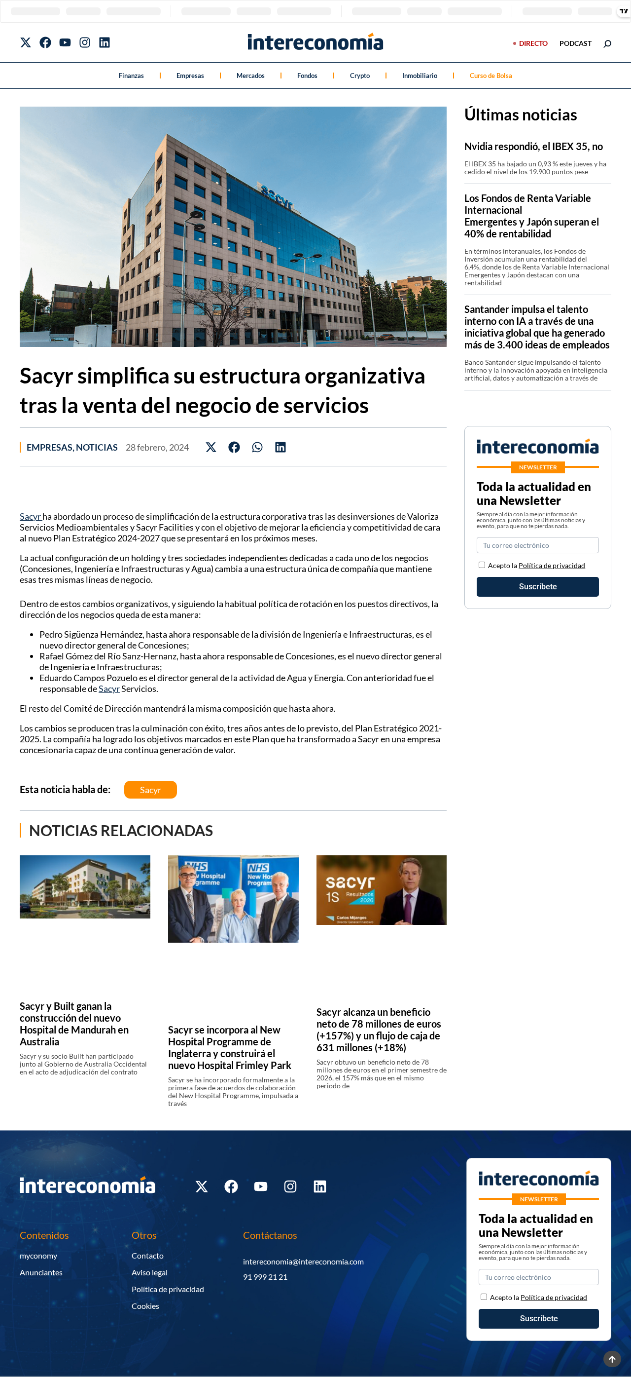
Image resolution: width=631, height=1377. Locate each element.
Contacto (148, 1255)
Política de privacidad (552, 565)
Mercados (251, 75)
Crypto (360, 75)
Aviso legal (150, 1272)
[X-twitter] (26, 42)
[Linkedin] (104, 42)
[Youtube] (65, 42)
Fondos (307, 75)
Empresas (190, 75)
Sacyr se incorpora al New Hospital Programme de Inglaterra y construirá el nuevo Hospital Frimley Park (229, 1047)
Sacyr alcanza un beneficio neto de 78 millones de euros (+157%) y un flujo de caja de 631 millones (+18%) (378, 1029)
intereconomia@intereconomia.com (303, 1261)
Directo (533, 43)
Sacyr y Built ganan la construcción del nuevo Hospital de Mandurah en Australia (74, 1023)
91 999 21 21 (265, 1276)
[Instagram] (85, 42)
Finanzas (131, 75)
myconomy (38, 1255)
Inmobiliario (419, 75)
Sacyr (31, 516)
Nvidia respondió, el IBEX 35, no (533, 146)
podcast (576, 43)
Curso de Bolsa (491, 75)
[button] (211, 447)
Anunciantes (41, 1272)
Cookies (145, 1305)
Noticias (97, 447)
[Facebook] (45, 42)
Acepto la (536, 565)
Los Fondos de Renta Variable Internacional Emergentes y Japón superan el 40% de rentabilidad (531, 215)
